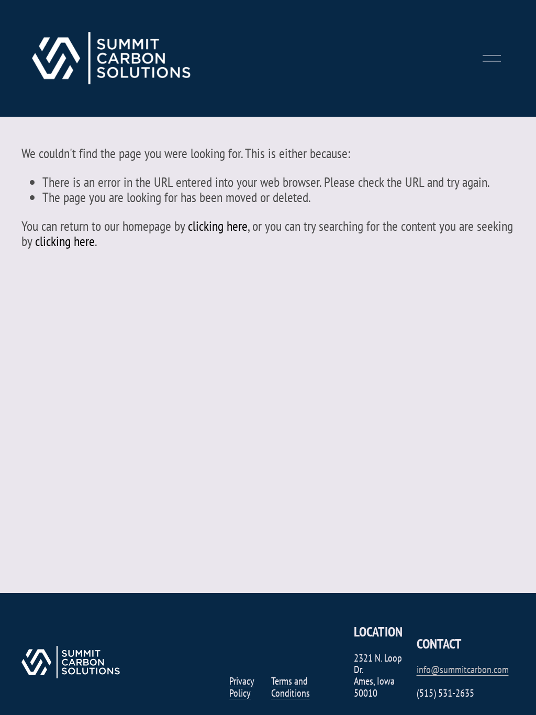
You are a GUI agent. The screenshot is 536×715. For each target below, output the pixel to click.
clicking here (218, 225)
